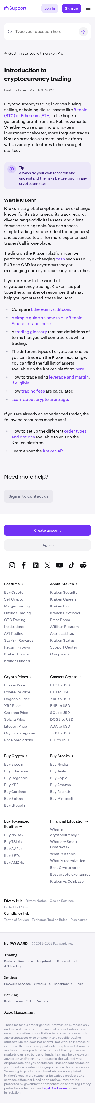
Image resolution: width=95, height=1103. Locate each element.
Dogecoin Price (17, 698)
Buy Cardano (15, 791)
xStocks (40, 984)
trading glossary (31, 332)
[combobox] (45, 31)
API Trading (13, 633)
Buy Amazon (60, 784)
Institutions (14, 626)
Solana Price (14, 719)
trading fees (33, 391)
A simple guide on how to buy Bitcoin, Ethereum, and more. (47, 320)
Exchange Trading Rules (49, 920)
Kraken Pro (26, 961)
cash (60, 259)
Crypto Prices (17, 676)
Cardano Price (16, 712)
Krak (7, 1001)
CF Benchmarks (60, 984)
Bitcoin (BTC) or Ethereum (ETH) (45, 112)
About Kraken (63, 584)
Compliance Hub (16, 913)
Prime (18, 1001)
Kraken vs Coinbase (67, 881)
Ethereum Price (17, 692)
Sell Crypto (13, 599)
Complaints (60, 654)
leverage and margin (69, 377)
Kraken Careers (63, 599)
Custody (42, 1001)
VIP (76, 961)
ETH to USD (60, 692)
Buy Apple (58, 778)
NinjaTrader (45, 961)
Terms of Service (16, 920)
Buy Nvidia (59, 764)
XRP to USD (60, 698)
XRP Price (12, 705)
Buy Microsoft (62, 798)
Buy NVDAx (13, 835)
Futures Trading (17, 613)
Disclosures (78, 920)
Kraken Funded (17, 661)
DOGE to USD (61, 719)
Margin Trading (17, 606)
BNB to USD (60, 705)
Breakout (63, 961)
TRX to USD (60, 733)
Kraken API (53, 451)
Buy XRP (11, 784)
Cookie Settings (62, 901)
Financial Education (69, 821)
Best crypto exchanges (70, 874)
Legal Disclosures (55, 1088)
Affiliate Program (64, 626)
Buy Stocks (61, 755)
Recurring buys (17, 647)
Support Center (63, 647)
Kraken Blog (60, 606)
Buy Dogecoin (16, 778)
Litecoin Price (15, 726)
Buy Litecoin (14, 805)
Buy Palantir (60, 791)
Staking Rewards (19, 640)
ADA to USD (60, 726)
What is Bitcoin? (63, 854)
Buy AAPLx (13, 848)
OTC (29, 1001)
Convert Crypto (65, 676)
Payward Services (17, 984)
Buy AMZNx (14, 862)
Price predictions (18, 740)
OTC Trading (15, 619)
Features (13, 584)
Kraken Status (62, 640)
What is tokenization (67, 860)
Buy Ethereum (16, 771)
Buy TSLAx (13, 841)
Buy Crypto (13, 592)
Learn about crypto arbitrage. (40, 399)
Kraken (9, 961)
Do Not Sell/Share (17, 907)
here (79, 369)
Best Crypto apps (65, 867)
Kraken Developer (65, 613)
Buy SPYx (12, 855)
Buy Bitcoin (13, 764)
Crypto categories (20, 733)
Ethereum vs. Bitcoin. (51, 309)
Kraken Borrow (16, 654)
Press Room (60, 619)
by (16, 943)
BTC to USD (60, 685)
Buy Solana (13, 798)
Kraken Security (63, 592)
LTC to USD (59, 740)
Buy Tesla (58, 771)
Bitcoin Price (14, 685)
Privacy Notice (36, 901)
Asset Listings (62, 633)
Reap (79, 984)
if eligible (20, 383)
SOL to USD (60, 712)
